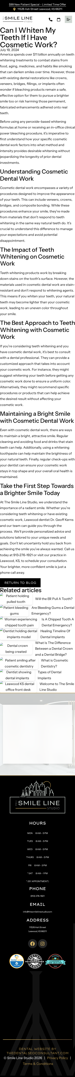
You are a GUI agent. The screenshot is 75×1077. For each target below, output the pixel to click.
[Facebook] (32, 943)
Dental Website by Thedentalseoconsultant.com (38, 1051)
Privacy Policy (57, 1058)
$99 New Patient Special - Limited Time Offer (37, 4)
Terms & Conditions (38, 1064)
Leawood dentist (37, 520)
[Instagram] (42, 943)
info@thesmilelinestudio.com (37, 911)
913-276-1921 (23, 555)
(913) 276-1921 (37, 896)
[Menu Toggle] (68, 19)
